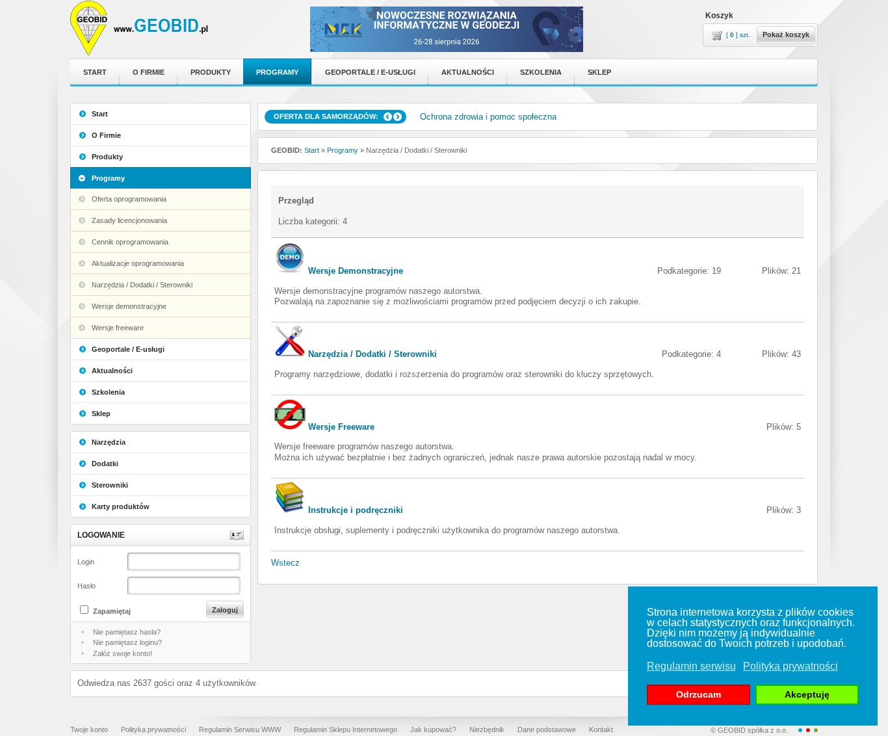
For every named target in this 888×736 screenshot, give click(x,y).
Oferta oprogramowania (129, 199)
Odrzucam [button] (698, 694)
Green (816, 730)
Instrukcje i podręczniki (355, 510)
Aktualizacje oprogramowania (138, 263)
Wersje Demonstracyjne (355, 271)
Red (808, 730)
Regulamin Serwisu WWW (240, 729)
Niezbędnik (486, 729)
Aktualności (112, 371)
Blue (800, 730)
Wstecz (285, 563)
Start (100, 114)
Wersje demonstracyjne (129, 306)
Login (85, 562)
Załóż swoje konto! (122, 653)
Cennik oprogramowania (130, 242)
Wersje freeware (118, 328)
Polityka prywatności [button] (790, 666)
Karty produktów (121, 506)
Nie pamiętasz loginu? (127, 642)
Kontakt (601, 729)
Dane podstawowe (546, 729)
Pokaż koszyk (786, 34)
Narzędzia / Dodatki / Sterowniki (142, 285)
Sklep (101, 413)
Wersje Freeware (341, 427)
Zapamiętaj (112, 611)
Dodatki (105, 463)
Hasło (86, 586)
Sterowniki (110, 485)
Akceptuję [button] (807, 694)
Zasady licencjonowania (129, 220)
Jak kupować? (433, 729)
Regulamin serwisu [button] (691, 666)
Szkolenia (108, 392)
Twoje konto (89, 729)
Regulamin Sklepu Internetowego (345, 729)
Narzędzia (108, 442)
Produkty (107, 157)
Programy (108, 178)
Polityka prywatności (153, 729)
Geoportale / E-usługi (128, 349)
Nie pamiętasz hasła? (127, 632)
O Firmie (106, 135)
